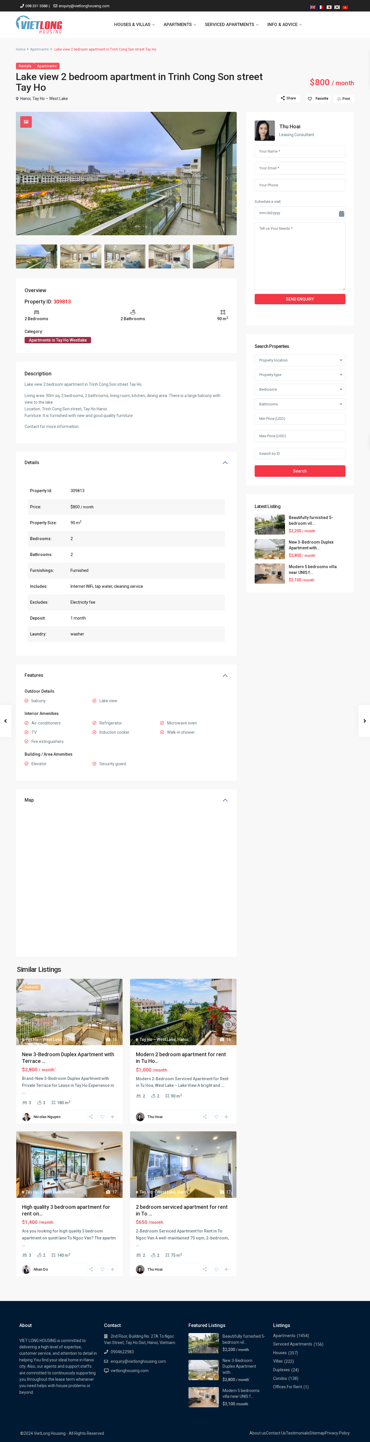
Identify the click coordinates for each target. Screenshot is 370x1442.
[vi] (345, 6)
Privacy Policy (337, 1433)
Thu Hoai (154, 1117)
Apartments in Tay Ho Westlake (58, 340)
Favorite (322, 99)
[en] (312, 6)
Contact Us (276, 1433)
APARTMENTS (178, 24)
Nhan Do (41, 1269)
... (23, 1092)
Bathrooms (268, 404)
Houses (280, 1352)
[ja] (329, 6)
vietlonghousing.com (130, 1370)
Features (34, 675)
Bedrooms (268, 389)
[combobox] (300, 360)
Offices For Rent (287, 1386)
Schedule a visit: (268, 201)
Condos (280, 1378)
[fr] (320, 6)
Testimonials (297, 1433)
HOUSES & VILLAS (132, 24)
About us (257, 1433)
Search (300, 471)
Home (20, 49)
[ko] (337, 6)
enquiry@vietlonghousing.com (84, 6)
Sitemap (317, 1433)
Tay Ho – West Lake (50, 98)
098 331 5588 (36, 6)
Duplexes (281, 1369)
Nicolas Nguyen (47, 1117)
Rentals (25, 66)
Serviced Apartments (292, 1344)
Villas (278, 1361)
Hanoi (25, 98)
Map (29, 800)
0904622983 (122, 1352)
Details (32, 462)
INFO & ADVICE (282, 24)
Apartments (39, 49)
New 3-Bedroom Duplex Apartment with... (239, 1366)
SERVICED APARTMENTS (229, 24)
